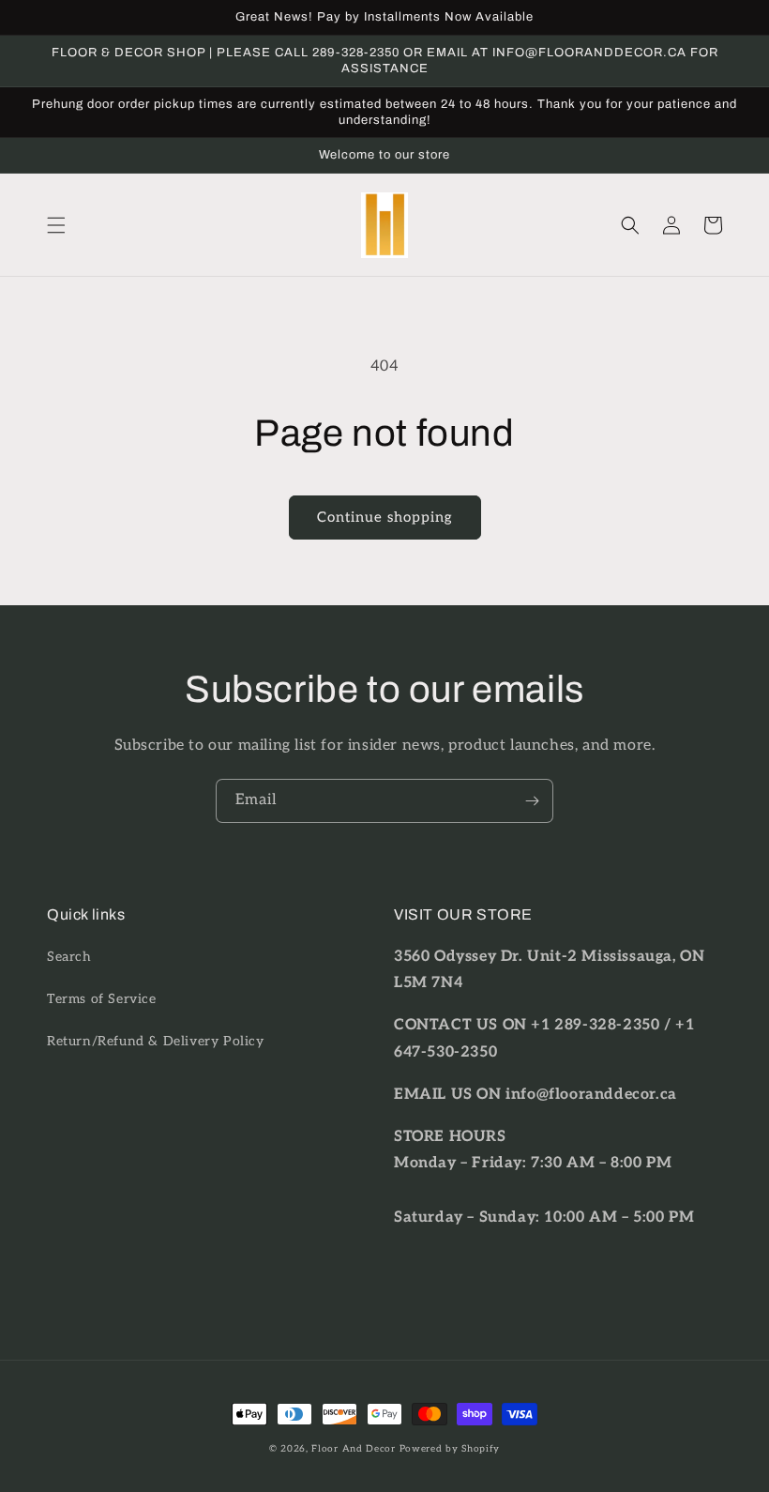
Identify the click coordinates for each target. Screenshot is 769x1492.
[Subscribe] (531, 801)
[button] (56, 225)
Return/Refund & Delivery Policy (155, 1041)
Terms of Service (102, 999)
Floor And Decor (353, 1448)
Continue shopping (385, 517)
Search (69, 957)
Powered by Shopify (450, 1448)
